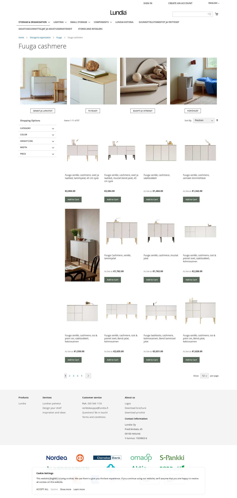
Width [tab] (23, 147)
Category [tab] (25, 128)
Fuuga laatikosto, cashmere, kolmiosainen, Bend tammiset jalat (160, 338)
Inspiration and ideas (54, 412)
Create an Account (180, 3)
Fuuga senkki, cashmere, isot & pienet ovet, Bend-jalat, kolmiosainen (120, 338)
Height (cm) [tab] (26, 141)
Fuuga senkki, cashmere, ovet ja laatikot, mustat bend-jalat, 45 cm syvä (121, 178)
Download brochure (135, 408)
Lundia (22, 403)
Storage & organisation (40, 37)
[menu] (118, 25)
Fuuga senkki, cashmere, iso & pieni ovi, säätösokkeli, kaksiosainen (81, 338)
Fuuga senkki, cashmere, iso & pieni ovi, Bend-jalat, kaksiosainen (199, 338)
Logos (128, 403)
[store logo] (118, 12)
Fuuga (59, 37)
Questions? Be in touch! (95, 412)
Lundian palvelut (52, 403)
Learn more (79, 489)
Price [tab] (23, 153)
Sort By (188, 120)
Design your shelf (52, 408)
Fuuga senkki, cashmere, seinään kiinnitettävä (196, 176)
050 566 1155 (95, 403)
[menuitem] (33, 22)
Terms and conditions (94, 417)
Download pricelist (135, 412)
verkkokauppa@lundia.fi (95, 408)
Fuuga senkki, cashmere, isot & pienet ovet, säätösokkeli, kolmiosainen (199, 258)
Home (22, 37)
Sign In (147, 3)
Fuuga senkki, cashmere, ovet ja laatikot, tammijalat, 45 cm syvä (82, 176)
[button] (213, 3)
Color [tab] (23, 134)
